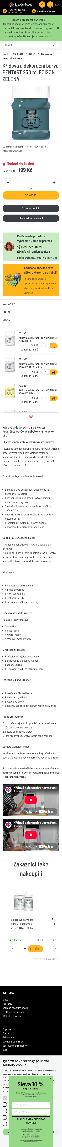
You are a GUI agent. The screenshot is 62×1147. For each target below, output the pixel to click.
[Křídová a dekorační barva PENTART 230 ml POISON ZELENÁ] (31, 113)
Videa (6, 320)
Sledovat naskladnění (31, 218)
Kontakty (7, 1003)
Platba (6, 1033)
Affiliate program (12, 1016)
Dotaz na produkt (31, 208)
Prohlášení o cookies (13, 1011)
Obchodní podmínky (13, 1041)
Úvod (5, 53)
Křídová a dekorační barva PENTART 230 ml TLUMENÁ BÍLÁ (38, 365)
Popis (6, 312)
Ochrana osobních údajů (15, 1007)
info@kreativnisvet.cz (48, 11)
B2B (5, 1049)
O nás (5, 999)
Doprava (7, 1029)
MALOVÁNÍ (18, 53)
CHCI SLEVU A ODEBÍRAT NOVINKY (31, 1121)
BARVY (31, 53)
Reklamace (8, 1037)
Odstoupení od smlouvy (15, 1045)
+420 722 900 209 (16, 9)
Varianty (9, 304)
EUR (57, 4)
